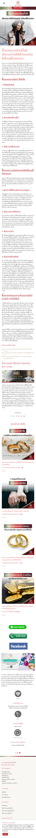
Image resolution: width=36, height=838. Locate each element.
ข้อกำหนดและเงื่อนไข (7, 808)
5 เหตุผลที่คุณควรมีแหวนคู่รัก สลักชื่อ (15, 511)
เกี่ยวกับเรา (5, 806)
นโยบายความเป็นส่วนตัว (8, 811)
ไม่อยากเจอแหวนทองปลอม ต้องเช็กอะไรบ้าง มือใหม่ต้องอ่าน (18, 350)
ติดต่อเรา (4, 792)
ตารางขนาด (5, 795)
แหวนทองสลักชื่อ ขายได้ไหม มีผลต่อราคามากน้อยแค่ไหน (18, 463)
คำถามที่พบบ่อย (6, 797)
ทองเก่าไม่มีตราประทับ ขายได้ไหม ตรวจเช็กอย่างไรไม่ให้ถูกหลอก (17, 607)
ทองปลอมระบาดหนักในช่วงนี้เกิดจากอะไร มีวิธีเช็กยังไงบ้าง (19, 354)
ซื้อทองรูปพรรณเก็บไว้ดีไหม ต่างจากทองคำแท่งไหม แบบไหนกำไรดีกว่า (18, 358)
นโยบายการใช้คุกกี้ (6, 813)
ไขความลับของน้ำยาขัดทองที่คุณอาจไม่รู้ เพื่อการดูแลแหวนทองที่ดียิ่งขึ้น (18, 559)
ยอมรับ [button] (5, 834)
